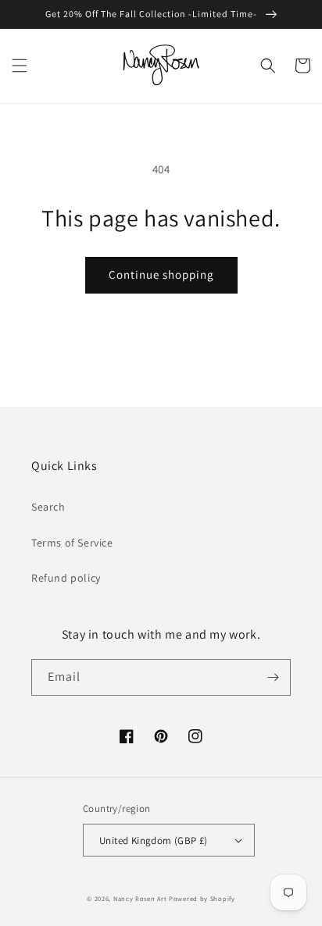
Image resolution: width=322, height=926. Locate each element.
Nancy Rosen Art (140, 898)
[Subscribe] (273, 677)
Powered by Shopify (202, 898)
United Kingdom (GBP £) (153, 840)
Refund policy (66, 578)
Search (48, 507)
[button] (19, 65)
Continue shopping (161, 274)
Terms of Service (72, 543)
